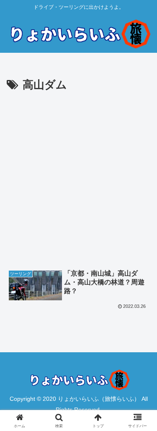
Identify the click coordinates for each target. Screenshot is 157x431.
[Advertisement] (78, 177)
